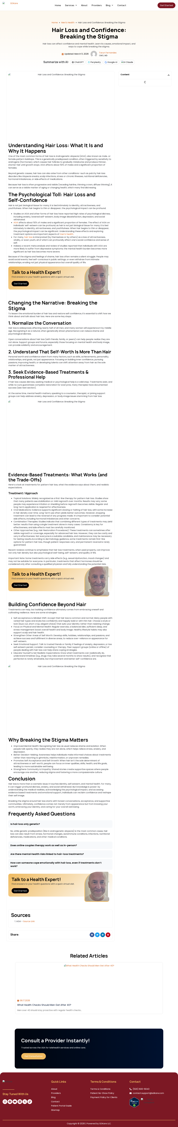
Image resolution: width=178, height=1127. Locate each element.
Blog (108, 5)
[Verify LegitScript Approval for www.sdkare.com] (134, 1102)
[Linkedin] (19, 1101)
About (84, 5)
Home (58, 5)
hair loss (28, 237)
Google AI (112, 62)
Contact (121, 5)
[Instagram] (5, 1101)
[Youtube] (15, 1101)
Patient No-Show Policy (102, 1093)
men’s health (66, 234)
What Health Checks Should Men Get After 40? (44, 1005)
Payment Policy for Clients (103, 1097)
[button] (60, 824)
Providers (97, 5)
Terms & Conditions (100, 1088)
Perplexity (95, 62)
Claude (129, 62)
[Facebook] (10, 1101)
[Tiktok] (29, 1101)
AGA (16, 222)
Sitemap (55, 1110)
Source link (29, 921)
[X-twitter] (24, 1101)
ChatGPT (79, 62)
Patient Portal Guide (61, 1105)
